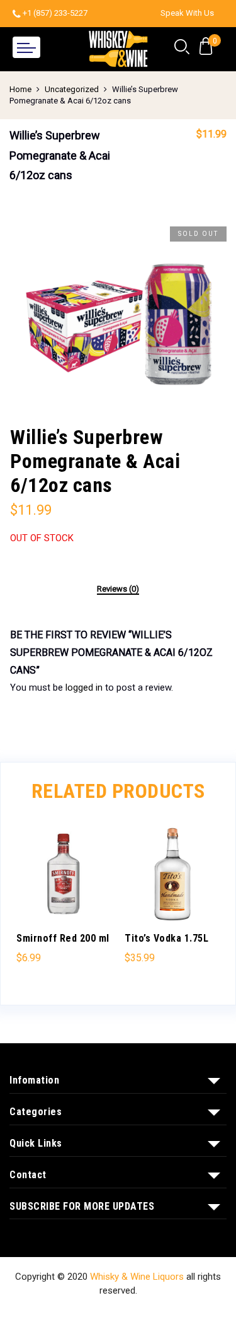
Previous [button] (31, 901)
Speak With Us (187, 13)
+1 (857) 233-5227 (55, 13)
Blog (190, 1314)
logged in (84, 687)
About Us (103, 1314)
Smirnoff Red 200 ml (63, 938)
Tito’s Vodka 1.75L (166, 938)
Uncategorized (72, 89)
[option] (118, 311)
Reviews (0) (118, 589)
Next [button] (204, 901)
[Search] (181, 47)
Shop (60, 1314)
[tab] (118, 590)
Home (20, 89)
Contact (151, 1314)
